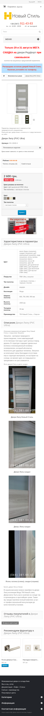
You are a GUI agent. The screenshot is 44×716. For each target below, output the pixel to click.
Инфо (16, 687)
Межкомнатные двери (15, 76)
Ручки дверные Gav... (9, 660)
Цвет (6, 195)
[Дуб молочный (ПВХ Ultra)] (11, 198)
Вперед (34, 120)
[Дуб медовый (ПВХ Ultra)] (8, 198)
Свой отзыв (26, 164)
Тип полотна (9, 202)
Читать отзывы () (10, 164)
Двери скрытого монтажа (19, 712)
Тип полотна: (9, 189)
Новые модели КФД (7, 712)
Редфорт (29, 712)
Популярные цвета (9, 693)
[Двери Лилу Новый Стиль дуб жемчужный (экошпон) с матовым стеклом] (16, 119)
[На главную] (4, 76)
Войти (39, 1)
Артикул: (5, 143)
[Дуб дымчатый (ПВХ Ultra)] (5, 198)
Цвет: (6, 187)
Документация (7, 687)
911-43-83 (26, 23)
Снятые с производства (10, 690)
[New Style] (22, 15)
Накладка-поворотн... (30, 660)
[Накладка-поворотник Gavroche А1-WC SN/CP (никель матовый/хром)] (32, 647)
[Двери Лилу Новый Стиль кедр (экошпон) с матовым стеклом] (27, 119)
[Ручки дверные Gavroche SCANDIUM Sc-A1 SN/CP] (11, 647)
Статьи (22, 687)
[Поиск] (39, 31)
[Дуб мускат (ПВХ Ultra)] (14, 198)
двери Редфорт (26, 52)
